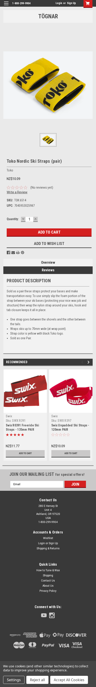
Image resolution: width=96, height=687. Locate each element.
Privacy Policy (48, 590)
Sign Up (71, 3)
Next (89, 362)
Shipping (48, 575)
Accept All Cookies (69, 679)
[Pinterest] (22, 252)
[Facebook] (8, 252)
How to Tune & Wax (48, 570)
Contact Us (48, 580)
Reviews (48, 270)
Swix (9, 416)
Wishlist (48, 538)
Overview (48, 262)
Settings (14, 679)
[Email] (13, 252)
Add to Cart (25, 453)
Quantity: (13, 219)
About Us (48, 585)
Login (59, 3)
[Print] (18, 252)
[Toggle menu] (6, 6)
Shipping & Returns (48, 548)
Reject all (37, 679)
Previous (83, 362)
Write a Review (17, 192)
